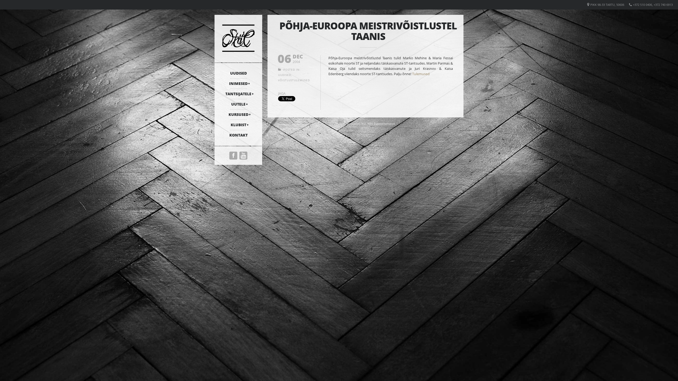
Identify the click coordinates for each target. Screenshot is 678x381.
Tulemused (421, 73)
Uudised (238, 73)
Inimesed (238, 83)
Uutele (238, 104)
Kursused (238, 114)
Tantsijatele (238, 93)
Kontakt (238, 135)
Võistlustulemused (294, 80)
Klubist (238, 124)
